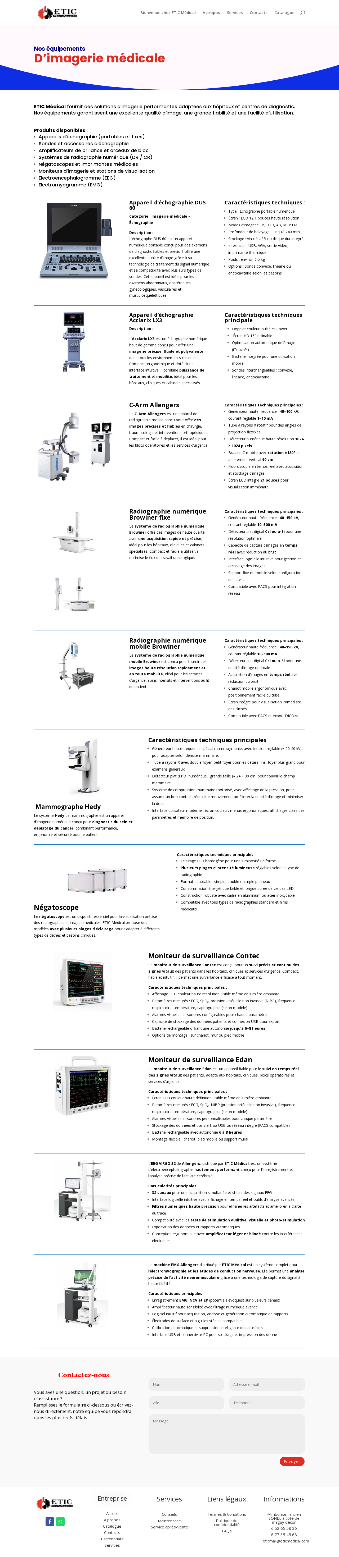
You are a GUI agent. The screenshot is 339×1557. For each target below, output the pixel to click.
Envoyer (292, 1461)
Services (235, 13)
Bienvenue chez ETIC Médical (168, 13)
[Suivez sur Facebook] (50, 1521)
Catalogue (284, 13)
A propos (211, 13)
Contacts (258, 13)
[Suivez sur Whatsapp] (60, 1521)
